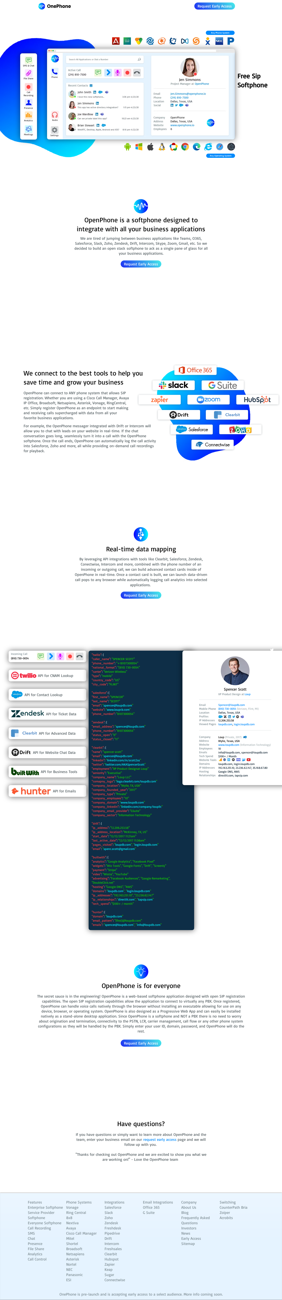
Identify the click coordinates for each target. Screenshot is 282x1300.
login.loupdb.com (244, 764)
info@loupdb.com (148, 925)
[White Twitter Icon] (272, 650)
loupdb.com (225, 764)
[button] (220, 33)
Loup (248, 694)
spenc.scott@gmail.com (119, 849)
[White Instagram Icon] (272, 657)
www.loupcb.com (118, 709)
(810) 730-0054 (227, 709)
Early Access (191, 1238)
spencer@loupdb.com (118, 705)
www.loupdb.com (132, 802)
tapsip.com (241, 775)
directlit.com (225, 775)
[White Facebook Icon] (272, 642)
